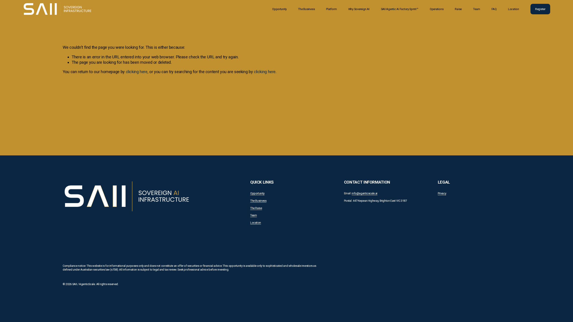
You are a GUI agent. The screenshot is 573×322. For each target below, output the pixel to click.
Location (513, 9)
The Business (306, 9)
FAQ (494, 9)
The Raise (256, 208)
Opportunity (279, 9)
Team (476, 9)
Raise (458, 9)
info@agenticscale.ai (364, 193)
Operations (436, 9)
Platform (331, 9)
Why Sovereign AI (359, 9)
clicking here (137, 71)
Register (540, 9)
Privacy (442, 193)
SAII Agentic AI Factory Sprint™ (399, 9)
